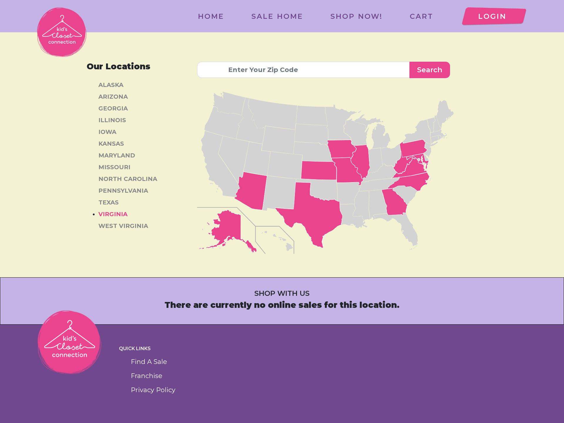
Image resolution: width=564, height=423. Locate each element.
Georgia (113, 108)
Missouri (114, 167)
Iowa (107, 131)
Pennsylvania (123, 190)
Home (211, 16)
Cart (422, 16)
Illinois (112, 120)
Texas (108, 202)
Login (492, 16)
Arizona (113, 96)
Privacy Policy (153, 390)
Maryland (116, 155)
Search (429, 70)
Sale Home (277, 16)
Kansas (111, 143)
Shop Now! (356, 16)
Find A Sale (149, 362)
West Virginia (123, 225)
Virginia (112, 214)
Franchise (146, 376)
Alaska (110, 84)
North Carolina (127, 178)
